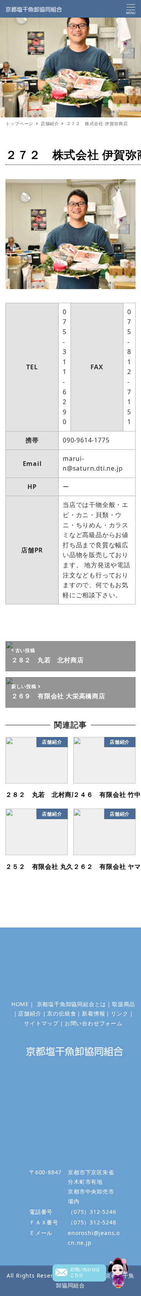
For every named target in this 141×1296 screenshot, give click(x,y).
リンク (119, 1013)
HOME (20, 1004)
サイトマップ (41, 1023)
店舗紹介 (29, 1013)
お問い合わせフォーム (94, 1023)
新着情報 (93, 1013)
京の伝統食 (61, 1013)
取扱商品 (123, 1004)
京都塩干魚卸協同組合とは (72, 1004)
